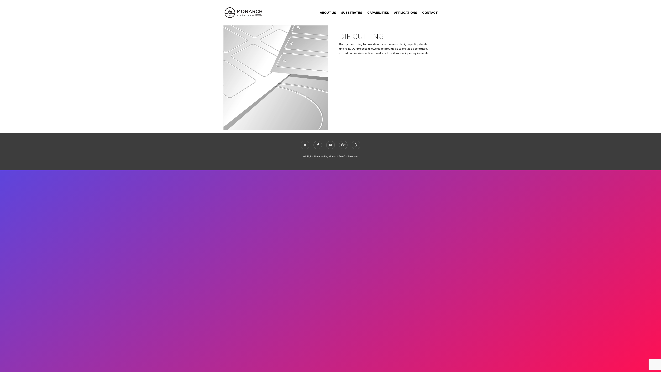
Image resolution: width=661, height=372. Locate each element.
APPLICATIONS (405, 12)
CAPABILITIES (378, 12)
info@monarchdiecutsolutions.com (517, 191)
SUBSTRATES (351, 12)
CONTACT (430, 12)
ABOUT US (328, 12)
